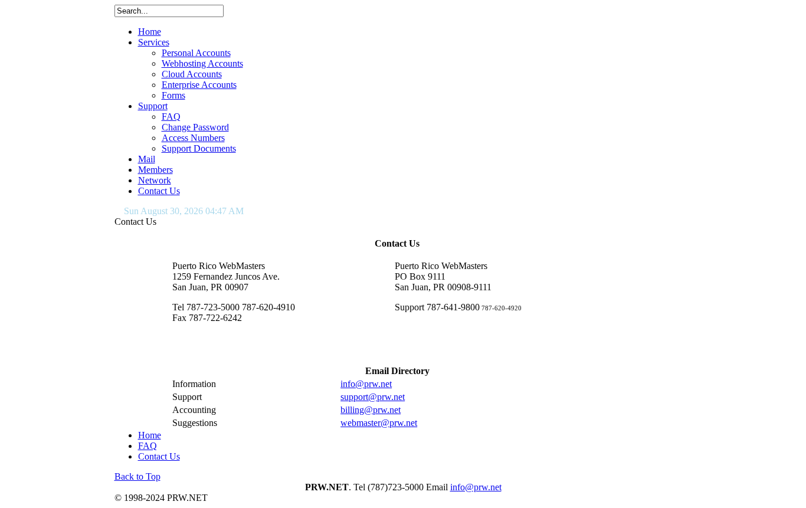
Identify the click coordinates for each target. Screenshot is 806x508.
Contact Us (159, 456)
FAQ (147, 446)
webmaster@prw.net (378, 423)
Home (149, 435)
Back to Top (137, 476)
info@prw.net (366, 384)
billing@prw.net (370, 410)
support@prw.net (372, 397)
